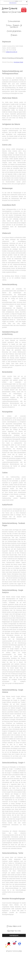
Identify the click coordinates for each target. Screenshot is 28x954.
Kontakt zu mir (14, 930)
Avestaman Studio (18, 62)
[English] (14, 944)
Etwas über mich (14, 926)
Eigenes (14, 35)
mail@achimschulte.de (11, 52)
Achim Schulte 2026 (14, 951)
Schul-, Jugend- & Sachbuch (14, 26)
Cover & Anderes (14, 31)
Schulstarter (14, 21)
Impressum (14, 935)
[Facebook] (20, 944)
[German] (8, 944)
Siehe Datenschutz (12, 2)
